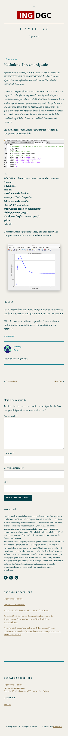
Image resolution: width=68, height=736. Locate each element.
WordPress (57, 726)
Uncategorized (9, 336)
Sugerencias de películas (14, 598)
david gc (35, 28)
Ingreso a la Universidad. (14, 604)
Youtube (7, 704)
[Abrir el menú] (34, 6)
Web (6, 482)
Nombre (9, 453)
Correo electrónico (14, 467)
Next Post (58, 381)
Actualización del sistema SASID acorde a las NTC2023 (26, 610)
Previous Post (11, 381)
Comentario (11, 416)
